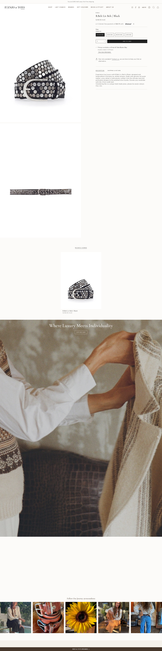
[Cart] (158, 7)
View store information (104, 52)
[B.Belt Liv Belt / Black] (81, 280)
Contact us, (115, 59)
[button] (81, 649)
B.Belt (98, 13)
